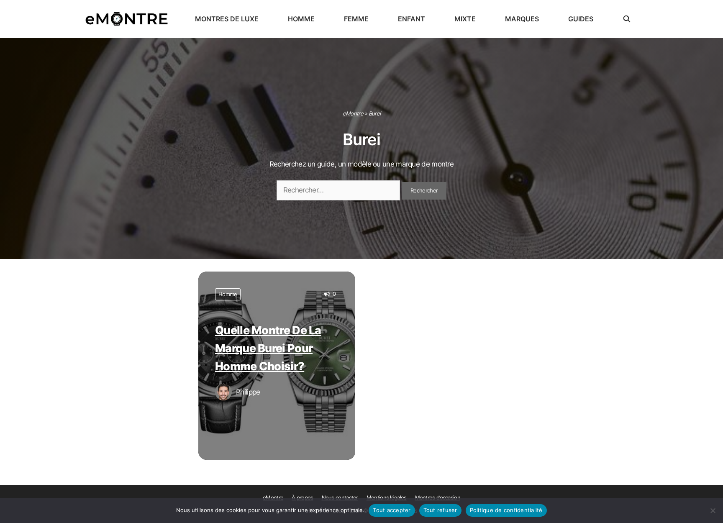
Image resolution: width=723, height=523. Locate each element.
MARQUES (522, 19)
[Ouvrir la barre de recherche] (627, 19)
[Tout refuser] (712, 510)
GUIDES (580, 19)
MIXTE (465, 19)
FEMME (356, 19)
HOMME (301, 19)
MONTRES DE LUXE (227, 19)
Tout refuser (440, 510)
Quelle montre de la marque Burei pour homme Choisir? (268, 348)
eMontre (353, 113)
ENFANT (411, 19)
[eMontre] (129, 19)
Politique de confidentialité (506, 510)
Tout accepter (391, 510)
